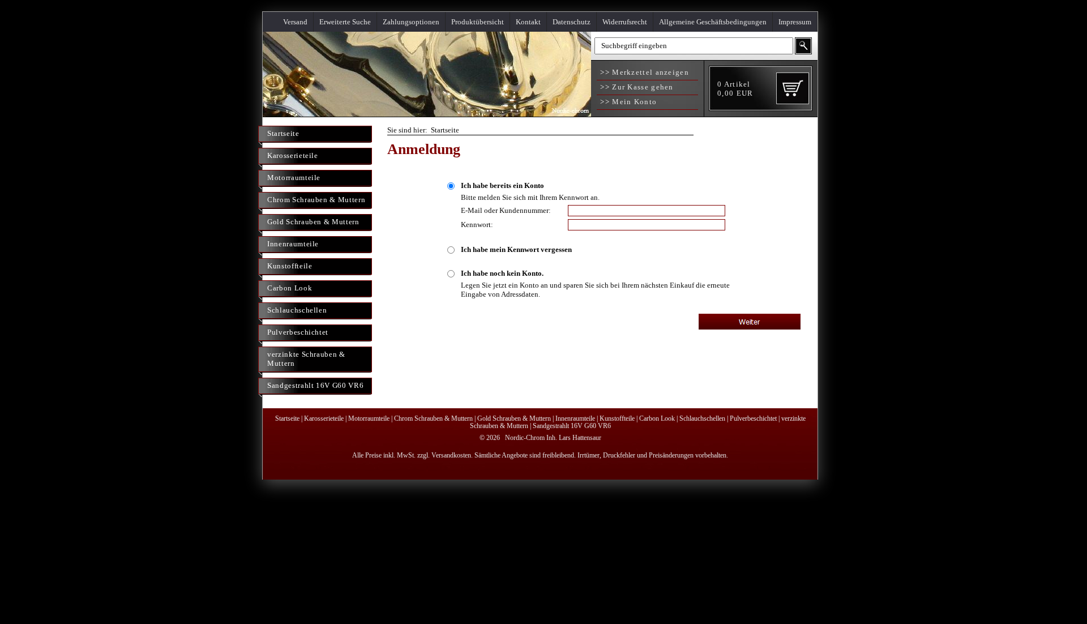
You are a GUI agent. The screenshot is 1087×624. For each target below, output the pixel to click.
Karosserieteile (292, 155)
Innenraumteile (293, 244)
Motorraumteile (293, 177)
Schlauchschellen (297, 310)
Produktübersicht (477, 22)
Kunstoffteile (289, 266)
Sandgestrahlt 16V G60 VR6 (315, 385)
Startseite (283, 133)
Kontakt (528, 22)
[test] (427, 114)
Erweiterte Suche (345, 22)
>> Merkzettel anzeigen (643, 72)
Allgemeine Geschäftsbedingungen (713, 22)
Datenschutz (571, 22)
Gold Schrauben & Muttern (313, 221)
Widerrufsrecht (624, 22)
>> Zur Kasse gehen (636, 87)
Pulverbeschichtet (297, 332)
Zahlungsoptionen (411, 22)
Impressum (794, 22)
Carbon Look (289, 288)
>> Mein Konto (627, 101)
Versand (295, 22)
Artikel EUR (735, 88)
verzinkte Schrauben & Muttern (306, 358)
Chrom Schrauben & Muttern (316, 199)
